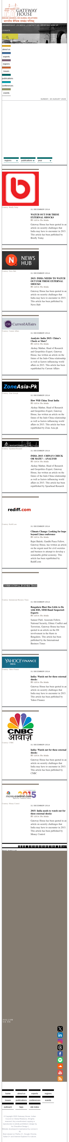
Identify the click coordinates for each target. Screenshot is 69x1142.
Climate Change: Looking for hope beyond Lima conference (48, 533)
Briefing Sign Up (49, 25)
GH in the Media (41, 220)
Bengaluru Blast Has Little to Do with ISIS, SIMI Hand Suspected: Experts (48, 610)
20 (33, 846)
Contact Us (33, 25)
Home (8, 1093)
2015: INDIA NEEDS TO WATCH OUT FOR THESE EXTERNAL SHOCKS (48, 281)
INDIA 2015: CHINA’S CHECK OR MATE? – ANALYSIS (47, 457)
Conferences (6, 86)
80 (53, 846)
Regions (6, 64)
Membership (9, 25)
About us (6, 49)
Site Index (34, 1107)
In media (21, 25)
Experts (6, 57)
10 (30, 846)
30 (37, 846)
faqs (21, 1107)
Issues (6, 71)
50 (43, 846)
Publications (6, 78)
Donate (6, 30)
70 (50, 846)
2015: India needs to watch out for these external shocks (48, 812)
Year (40, 160)
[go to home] (19, 21)
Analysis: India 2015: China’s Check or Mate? (46, 339)
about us (21, 1093)
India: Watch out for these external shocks (48, 678)
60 (47, 846)
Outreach (8, 1107)
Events (6, 93)
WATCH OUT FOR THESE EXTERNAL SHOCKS (45, 216)
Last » (64, 846)
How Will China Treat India (45, 400)
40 (40, 846)
